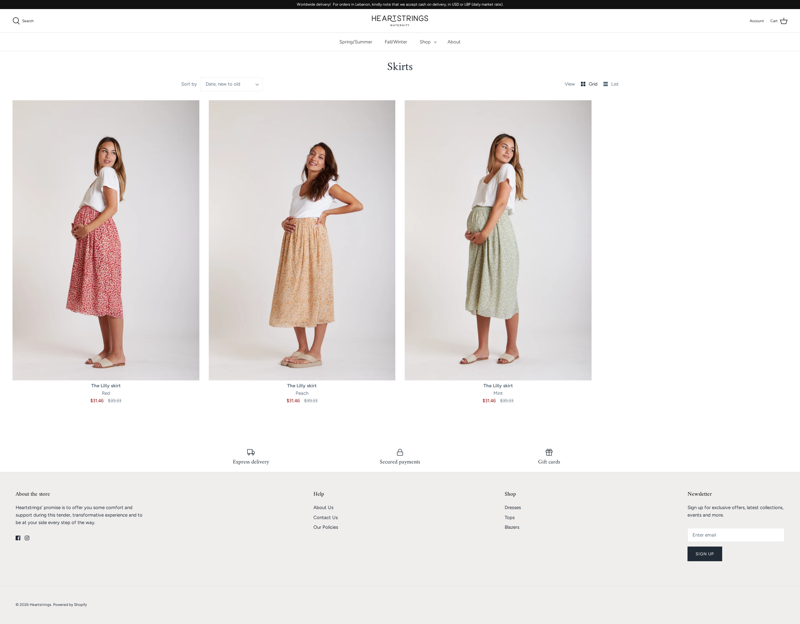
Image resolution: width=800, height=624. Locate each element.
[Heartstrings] (400, 20)
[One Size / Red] (105, 240)
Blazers (512, 527)
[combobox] (232, 84)
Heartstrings (40, 604)
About (454, 42)
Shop (425, 42)
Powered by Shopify (70, 604)
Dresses (513, 507)
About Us (323, 507)
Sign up (705, 554)
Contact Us (325, 517)
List (615, 84)
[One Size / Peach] (302, 240)
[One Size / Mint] (498, 240)
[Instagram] (27, 538)
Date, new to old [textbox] (223, 84)
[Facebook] (18, 538)
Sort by (189, 84)
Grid (594, 84)
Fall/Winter (396, 42)
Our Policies (325, 527)
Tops (510, 517)
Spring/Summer (355, 42)
